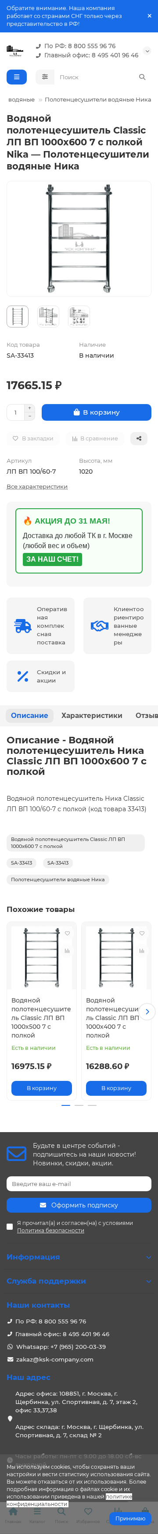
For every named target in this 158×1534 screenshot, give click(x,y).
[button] (11, 1011)
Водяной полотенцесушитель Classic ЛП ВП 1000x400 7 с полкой (116, 1017)
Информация (33, 1257)
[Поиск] (142, 77)
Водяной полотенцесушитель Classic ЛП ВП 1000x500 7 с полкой (41, 1017)
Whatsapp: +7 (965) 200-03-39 (61, 1346)
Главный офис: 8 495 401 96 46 (91, 55)
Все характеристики (37, 486)
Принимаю (130, 1518)
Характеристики (91, 715)
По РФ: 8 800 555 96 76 (79, 45)
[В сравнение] (67, 951)
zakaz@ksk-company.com (54, 1359)
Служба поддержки (46, 1281)
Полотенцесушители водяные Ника (98, 99)
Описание (29, 715)
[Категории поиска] (45, 77)
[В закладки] (67, 933)
